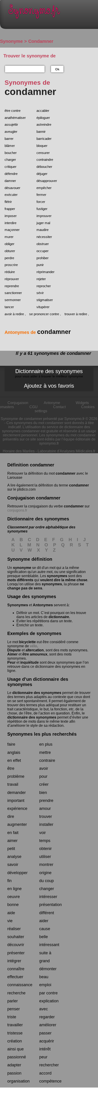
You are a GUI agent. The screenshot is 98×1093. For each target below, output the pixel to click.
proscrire (11, 265)
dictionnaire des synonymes (36, 693)
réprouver (12, 279)
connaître (15, 969)
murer (9, 237)
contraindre (44, 159)
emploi (45, 985)
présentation (50, 904)
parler (12, 1001)
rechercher (49, 1065)
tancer (9, 307)
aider (43, 921)
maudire (42, 230)
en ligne (14, 888)
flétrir (8, 202)
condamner (65, 473)
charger (10, 159)
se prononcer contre (44, 314)
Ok (57, 69)
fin (9, 880)
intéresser (48, 896)
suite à (45, 953)
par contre (48, 993)
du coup (46, 880)
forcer (40, 202)
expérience (17, 808)
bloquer (41, 146)
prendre (46, 800)
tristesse (15, 1033)
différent (46, 913)
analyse (14, 856)
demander (16, 792)
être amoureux (34, 654)
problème (15, 776)
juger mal (43, 223)
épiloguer (43, 118)
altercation (35, 650)
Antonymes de (38, 332)
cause (44, 929)
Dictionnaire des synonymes (49, 373)
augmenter (17, 824)
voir (42, 832)
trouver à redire (75, 314)
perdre (9, 258)
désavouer (12, 188)
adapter (14, 1065)
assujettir (11, 124)
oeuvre (13, 896)
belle (43, 936)
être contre (13, 111)
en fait (12, 832)
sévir (40, 293)
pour (43, 776)
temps (44, 840)
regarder (47, 1017)
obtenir (45, 848)
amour (45, 808)
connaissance (19, 985)
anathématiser (15, 118)
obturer (10, 251)
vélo (33, 646)
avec (43, 1009)
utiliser (45, 856)
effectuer (15, 977)
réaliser (14, 929)
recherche (16, 993)
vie (10, 921)
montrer (46, 864)
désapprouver (46, 181)
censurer (43, 153)
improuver (44, 216)
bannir (41, 131)
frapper (10, 209)
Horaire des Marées (19, 451)
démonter (48, 969)
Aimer (12, 654)
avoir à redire (14, 314)
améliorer (47, 1025)
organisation (18, 1081)
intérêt (45, 1049)
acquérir (46, 1041)
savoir (12, 864)
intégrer (14, 961)
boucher (11, 153)
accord (45, 1073)
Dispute (14, 650)
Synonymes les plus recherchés (42, 734)
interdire (10, 223)
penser (13, 1009)
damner (10, 181)
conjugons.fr (17, 510)
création (14, 1041)
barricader (44, 139)
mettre (45, 752)
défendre (11, 174)
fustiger (41, 209)
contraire (47, 760)
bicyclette (27, 642)
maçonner (12, 230)
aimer (12, 840)
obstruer (42, 244)
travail (12, 784)
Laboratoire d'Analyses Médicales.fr (66, 451)
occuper (42, 251)
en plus (45, 744)
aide (11, 913)
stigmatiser (44, 300)
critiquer (10, 167)
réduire (10, 272)
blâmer (10, 146)
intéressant (49, 944)
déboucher (44, 167)
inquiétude (29, 662)
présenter (16, 953)
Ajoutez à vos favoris (49, 386)
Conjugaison (18, 403)
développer (17, 872)
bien (43, 792)
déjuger (41, 174)
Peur (11, 662)
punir (40, 265)
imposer (11, 216)
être (10, 768)
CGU (33, 407)
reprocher (43, 286)
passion (14, 1073)
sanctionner (13, 293)
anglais (13, 752)
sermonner (13, 300)
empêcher (44, 188)
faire (11, 744)
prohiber (42, 258)
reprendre (12, 286)
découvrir (15, 944)
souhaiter (15, 936)
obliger (9, 244)
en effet (14, 760)
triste (11, 1017)
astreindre (43, 124)
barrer (9, 139)
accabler (42, 111)
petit (11, 848)
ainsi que (15, 1049)
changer (46, 888)
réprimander (45, 272)
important (15, 800)
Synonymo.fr (52, 12)
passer (45, 1033)
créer (44, 784)
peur (43, 1057)
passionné (16, 1057)
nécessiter (44, 237)
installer (46, 824)
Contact (59, 407)
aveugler (11, 131)
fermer (41, 195)
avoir (43, 768)
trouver (45, 816)
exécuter (11, 195)
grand (44, 961)
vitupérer (42, 307)
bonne (13, 904)
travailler (15, 1025)
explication (49, 1001)
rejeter (41, 279)
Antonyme (52, 403)
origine (45, 872)
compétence (50, 1081)
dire (10, 816)
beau (43, 977)
